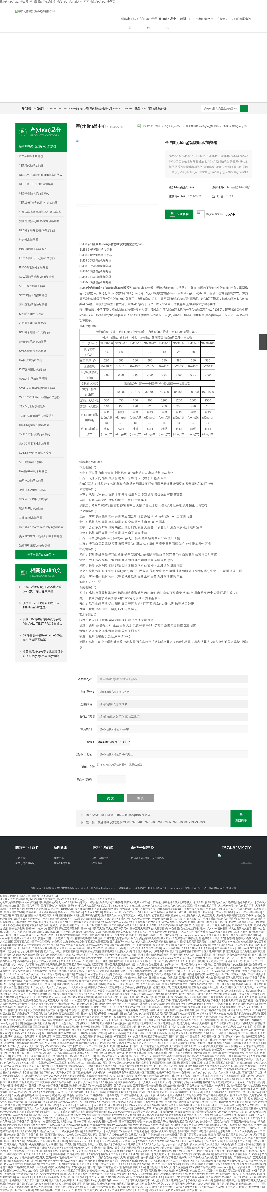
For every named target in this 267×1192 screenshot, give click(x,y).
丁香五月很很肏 (35, 1134)
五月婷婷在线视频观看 (113, 1016)
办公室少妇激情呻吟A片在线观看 (18, 902)
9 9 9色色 (233, 941)
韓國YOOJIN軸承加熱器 (33, 499)
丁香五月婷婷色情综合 (243, 1121)
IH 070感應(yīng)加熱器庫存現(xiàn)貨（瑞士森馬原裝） (42, 589)
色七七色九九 (193, 1026)
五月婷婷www (207, 1186)
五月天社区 (176, 954)
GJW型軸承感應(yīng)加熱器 (36, 276)
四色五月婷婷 (95, 993)
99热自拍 (244, 1020)
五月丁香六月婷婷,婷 (156, 1046)
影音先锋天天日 (20, 1056)
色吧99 (50, 967)
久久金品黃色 (68, 1039)
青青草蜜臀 (135, 1000)
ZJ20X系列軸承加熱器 (32, 323)
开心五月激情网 (104, 961)
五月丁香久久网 (88, 1164)
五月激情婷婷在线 (27, 977)
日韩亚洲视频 (196, 961)
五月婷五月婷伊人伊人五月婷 (229, 1098)
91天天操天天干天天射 (207, 1052)
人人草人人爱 (148, 1082)
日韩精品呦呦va (228, 1020)
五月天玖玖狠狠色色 (88, 1000)
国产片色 (156, 902)
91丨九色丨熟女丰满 (67, 1023)
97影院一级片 (147, 1010)
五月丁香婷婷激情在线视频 (41, 1128)
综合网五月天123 (52, 1000)
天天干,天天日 (160, 918)
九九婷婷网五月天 (225, 948)
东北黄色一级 (171, 971)
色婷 (229, 1013)
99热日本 (220, 1085)
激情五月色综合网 (178, 1105)
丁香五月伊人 (246, 1049)
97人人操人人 (67, 1105)
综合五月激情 (206, 1164)
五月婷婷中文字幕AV (186, 944)
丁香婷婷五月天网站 (193, 908)
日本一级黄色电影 (90, 1026)
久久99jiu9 (137, 967)
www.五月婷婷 (155, 993)
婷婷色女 (165, 980)
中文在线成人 (45, 997)
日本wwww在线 (94, 944)
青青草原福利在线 (67, 980)
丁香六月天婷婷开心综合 (160, 1033)
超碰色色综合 (76, 941)
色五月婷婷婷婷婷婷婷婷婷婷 (131, 1128)
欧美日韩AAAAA (119, 1046)
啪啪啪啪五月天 (178, 1121)
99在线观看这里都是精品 (238, 1124)
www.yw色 (60, 997)
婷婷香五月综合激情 (188, 938)
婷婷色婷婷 (93, 1170)
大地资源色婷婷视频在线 (118, 1118)
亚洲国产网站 (36, 1085)
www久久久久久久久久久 (203, 980)
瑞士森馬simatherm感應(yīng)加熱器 (41, 526)
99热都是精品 (76, 971)
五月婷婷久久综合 (128, 1088)
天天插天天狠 (147, 1095)
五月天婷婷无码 (244, 1023)
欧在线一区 (182, 1170)
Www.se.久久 (120, 1180)
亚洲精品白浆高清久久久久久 (94, 1049)
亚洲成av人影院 (134, 1105)
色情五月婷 (6, 1167)
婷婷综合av (149, 1023)
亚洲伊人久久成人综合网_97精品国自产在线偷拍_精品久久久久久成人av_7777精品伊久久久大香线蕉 (57, 1)
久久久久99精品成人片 (54, 921)
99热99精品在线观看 (201, 984)
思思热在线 (224, 1131)
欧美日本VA (27, 1059)
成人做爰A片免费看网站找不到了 (224, 977)
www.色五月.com (74, 1160)
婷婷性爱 (94, 1020)
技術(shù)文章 (204, 18)
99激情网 (126, 1029)
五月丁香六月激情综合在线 (226, 1108)
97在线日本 (50, 1079)
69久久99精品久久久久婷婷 (197, 948)
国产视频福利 (143, 1062)
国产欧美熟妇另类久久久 (123, 925)
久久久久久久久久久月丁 (37, 1154)
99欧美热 (232, 1049)
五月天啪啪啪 (130, 1010)
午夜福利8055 (166, 1111)
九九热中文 (171, 993)
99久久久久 (229, 908)
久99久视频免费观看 (70, 1131)
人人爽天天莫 (64, 948)
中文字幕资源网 (36, 1098)
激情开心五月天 (116, 984)
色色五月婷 (86, 1036)
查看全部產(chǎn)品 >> (41, 554)
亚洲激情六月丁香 (235, 1092)
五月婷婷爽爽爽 (213, 951)
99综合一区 (79, 967)
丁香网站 (251, 915)
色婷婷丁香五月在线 (216, 921)
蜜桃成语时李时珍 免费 (112, 971)
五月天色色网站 (172, 948)
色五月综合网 (49, 1033)
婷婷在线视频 (16, 928)
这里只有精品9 (219, 1101)
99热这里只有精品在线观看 (197, 1154)
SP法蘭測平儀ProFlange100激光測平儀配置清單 (43, 637)
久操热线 (41, 1167)
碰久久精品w (117, 1101)
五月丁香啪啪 (38, 1007)
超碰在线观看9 (33, 1101)
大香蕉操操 (160, 928)
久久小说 (65, 1177)
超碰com (12, 948)
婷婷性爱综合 (156, 1190)
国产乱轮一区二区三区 (181, 931)
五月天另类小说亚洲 (15, 1144)
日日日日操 (237, 1065)
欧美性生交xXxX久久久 (77, 1147)
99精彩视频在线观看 (168, 908)
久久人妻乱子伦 (226, 1137)
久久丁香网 (140, 1190)
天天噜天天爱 (148, 1170)
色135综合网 (138, 993)
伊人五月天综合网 (200, 1105)
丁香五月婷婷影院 (213, 1092)
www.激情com (139, 977)
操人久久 (194, 1121)
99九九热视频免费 (101, 1180)
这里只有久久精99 (205, 1147)
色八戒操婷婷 (204, 1075)
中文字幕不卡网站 (135, 1069)
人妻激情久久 (103, 1144)
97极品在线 (249, 990)
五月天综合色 (90, 902)
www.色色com (87, 1118)
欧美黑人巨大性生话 (252, 1029)
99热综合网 (67, 957)
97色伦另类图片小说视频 (26, 921)
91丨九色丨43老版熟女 (151, 912)
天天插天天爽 (111, 1059)
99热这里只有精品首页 (87, 915)
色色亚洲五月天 (129, 980)
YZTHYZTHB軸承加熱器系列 (36, 415)
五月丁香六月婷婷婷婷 (248, 912)
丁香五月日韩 (74, 964)
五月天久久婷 (235, 1111)
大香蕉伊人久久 (137, 1016)
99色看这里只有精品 (125, 1173)
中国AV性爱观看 (128, 1160)
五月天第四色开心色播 (226, 1160)
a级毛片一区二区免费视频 (165, 1164)
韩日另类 (152, 1167)
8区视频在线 (188, 1075)
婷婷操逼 (250, 1065)
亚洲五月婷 (163, 1082)
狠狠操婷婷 (133, 1157)
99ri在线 (242, 1177)
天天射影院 (89, 1183)
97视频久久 (166, 1039)
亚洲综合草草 (189, 1164)
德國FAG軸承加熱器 (31, 480)
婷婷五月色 (247, 957)
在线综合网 (29, 1147)
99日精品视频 (178, 1007)
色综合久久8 (202, 990)
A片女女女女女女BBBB (53, 1173)
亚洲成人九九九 (173, 1088)
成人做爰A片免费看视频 (189, 1033)
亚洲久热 (86, 1079)
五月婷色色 (229, 1141)
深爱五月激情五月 (225, 1062)
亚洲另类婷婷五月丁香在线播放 (160, 990)
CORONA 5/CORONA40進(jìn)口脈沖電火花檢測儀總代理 (79, 108)
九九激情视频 (179, 980)
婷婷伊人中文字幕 (87, 1003)
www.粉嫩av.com (79, 1124)
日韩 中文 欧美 (166, 1170)
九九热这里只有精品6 (236, 1069)
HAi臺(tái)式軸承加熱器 (33, 471)
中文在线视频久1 (149, 980)
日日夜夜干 (189, 1150)
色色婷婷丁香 (187, 1013)
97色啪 (70, 1095)
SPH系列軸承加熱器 (31, 313)
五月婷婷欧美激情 (24, 1167)
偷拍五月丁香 (209, 905)
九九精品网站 (34, 1118)
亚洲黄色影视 (123, 931)
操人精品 (5, 1033)
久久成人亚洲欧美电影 (46, 1177)
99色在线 (135, 905)
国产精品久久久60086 (121, 1062)
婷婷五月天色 (196, 1173)
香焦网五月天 (38, 1124)
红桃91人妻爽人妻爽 (193, 1177)
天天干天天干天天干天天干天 (197, 971)
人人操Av (22, 1046)
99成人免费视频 (168, 977)
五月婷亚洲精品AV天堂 (92, 990)
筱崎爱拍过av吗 (162, 1056)
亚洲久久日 (34, 1150)
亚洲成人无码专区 (36, 1016)
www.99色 (216, 990)
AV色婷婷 (78, 948)
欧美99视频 (37, 1056)
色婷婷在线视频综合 (225, 1180)
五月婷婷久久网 (242, 1039)
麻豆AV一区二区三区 (155, 1065)
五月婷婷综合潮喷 (213, 1016)
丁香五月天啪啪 (102, 974)
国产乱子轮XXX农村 (229, 1036)
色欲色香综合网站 (108, 980)
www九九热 (6, 1023)
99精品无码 (124, 1111)
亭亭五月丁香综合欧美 (70, 912)
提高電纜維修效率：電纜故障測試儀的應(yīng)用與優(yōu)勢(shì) (43, 654)
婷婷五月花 (111, 1160)
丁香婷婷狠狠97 (80, 977)
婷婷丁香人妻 (143, 987)
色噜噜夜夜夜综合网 (133, 1167)
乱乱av (111, 1124)
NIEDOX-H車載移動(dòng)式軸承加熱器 (41, 174)
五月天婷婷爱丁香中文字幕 (34, 1082)
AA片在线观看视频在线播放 (128, 1039)
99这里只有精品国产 (15, 1049)
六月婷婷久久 (24, 1177)
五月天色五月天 (9, 1079)
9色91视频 (161, 1157)
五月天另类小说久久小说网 (241, 1134)
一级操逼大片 (242, 1167)
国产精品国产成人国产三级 (80, 1056)
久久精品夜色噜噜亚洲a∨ (26, 1095)
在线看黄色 (59, 1065)
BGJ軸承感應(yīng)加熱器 (34, 332)
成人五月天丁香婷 (77, 1173)
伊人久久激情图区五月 (16, 987)
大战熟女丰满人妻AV (144, 1111)
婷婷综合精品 (144, 974)
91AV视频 (254, 1154)
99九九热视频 (238, 1128)
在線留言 (223, 18)
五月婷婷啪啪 (11, 1059)
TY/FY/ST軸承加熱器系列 (34, 434)
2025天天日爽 (97, 1177)
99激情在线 (143, 915)
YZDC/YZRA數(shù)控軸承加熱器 (39, 397)
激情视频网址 (219, 941)
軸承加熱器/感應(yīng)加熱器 (37, 146)
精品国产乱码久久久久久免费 (30, 1108)
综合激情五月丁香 (93, 964)
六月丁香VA (255, 1095)
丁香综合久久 (109, 1026)
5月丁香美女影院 (207, 1114)
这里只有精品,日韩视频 (13, 1010)
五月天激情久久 (227, 1114)
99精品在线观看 (66, 1043)
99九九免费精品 (162, 1173)
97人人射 (189, 954)
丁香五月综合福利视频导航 (226, 1000)
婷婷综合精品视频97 (203, 1111)
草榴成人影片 (84, 1052)
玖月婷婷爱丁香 (215, 961)
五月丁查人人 (139, 931)
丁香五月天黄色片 (224, 984)
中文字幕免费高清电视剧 (148, 1049)
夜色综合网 (58, 1095)
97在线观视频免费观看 (166, 1108)
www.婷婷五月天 (9, 935)
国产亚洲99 (190, 1046)
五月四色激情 (76, 1092)
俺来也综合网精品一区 (46, 957)
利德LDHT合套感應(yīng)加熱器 (38, 202)
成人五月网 (226, 987)
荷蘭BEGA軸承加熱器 (32, 489)
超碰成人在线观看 (24, 1036)
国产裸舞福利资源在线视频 (164, 1075)
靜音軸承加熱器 (28, 239)
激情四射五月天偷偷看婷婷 (41, 912)
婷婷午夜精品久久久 (76, 1020)
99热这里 (235, 1072)
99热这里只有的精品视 (60, 908)
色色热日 (233, 1186)
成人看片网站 (78, 987)
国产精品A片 (205, 912)
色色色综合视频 (18, 1003)
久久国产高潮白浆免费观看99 (174, 925)
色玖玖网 (188, 1088)
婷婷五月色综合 (188, 993)
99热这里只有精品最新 (119, 1177)
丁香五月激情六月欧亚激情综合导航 (80, 1111)
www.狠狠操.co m (235, 1046)
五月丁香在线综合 (17, 1150)
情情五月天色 (230, 951)
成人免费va (160, 1154)
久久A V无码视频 (205, 1183)
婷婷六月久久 (256, 1186)
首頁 (158, 126)
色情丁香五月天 (20, 1121)
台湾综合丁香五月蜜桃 (202, 1118)
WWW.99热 (62, 977)
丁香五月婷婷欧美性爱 (129, 1065)
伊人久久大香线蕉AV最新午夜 (116, 1190)
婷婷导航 (21, 984)
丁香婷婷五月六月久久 (148, 921)
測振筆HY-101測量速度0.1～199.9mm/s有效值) (41, 605)
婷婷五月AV (218, 1049)
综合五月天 (239, 1118)
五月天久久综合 (110, 1020)
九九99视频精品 (54, 1144)
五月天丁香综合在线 (195, 1134)
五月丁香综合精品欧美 (117, 993)
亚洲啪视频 (178, 1056)
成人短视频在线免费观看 (158, 967)
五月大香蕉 (252, 1052)
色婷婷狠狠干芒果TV (190, 951)
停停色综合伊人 (171, 902)
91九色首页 (157, 1180)
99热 (255, 938)
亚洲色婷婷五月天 (14, 1134)
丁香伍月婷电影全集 (165, 974)
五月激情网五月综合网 (49, 1147)
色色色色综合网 (9, 1111)
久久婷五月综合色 (150, 1079)
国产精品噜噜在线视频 (246, 1013)
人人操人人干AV (82, 1082)
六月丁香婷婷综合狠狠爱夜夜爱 (86, 1108)
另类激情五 (199, 925)
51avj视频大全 (70, 1026)
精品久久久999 (34, 1183)
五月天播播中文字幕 (254, 1108)
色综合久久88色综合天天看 (240, 1016)
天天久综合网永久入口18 (90, 1150)
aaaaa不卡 (6, 938)
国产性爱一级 (110, 1121)
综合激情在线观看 (179, 1131)
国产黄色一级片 (196, 1190)
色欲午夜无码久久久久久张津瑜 (206, 967)
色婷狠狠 (252, 1003)
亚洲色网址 (103, 1183)
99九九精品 (94, 1065)
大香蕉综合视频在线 (43, 948)
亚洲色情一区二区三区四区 (181, 912)
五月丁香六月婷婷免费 (114, 1000)
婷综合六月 (206, 1121)
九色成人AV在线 (16, 1118)
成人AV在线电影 (21, 971)
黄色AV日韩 (44, 938)
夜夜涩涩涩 (227, 1023)
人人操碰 (27, 1020)
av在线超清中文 (224, 971)
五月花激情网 (134, 1101)
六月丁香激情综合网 (43, 993)
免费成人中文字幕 (175, 1190)
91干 (155, 1147)
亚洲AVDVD (77, 1128)
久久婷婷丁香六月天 (150, 1013)
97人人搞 (89, 1186)
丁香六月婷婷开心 (182, 1000)
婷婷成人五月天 (149, 1124)
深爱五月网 (141, 1075)
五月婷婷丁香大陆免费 (192, 977)
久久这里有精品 (232, 990)
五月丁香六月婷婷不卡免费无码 (32, 941)
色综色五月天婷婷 (213, 1082)
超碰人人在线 (176, 1026)
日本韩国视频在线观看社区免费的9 (34, 1023)
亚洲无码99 (35, 1049)
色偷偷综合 (231, 961)
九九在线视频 (233, 967)
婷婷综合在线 (63, 967)
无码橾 (142, 1160)
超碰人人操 (124, 951)
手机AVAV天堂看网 (34, 967)
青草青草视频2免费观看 (35, 925)
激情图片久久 (109, 915)
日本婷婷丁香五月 (241, 1043)
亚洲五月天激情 (166, 1010)
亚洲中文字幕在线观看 (226, 1075)
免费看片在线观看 (86, 1075)
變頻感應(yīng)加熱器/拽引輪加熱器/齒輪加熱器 (41, 221)
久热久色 (133, 1013)
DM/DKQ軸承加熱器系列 (34, 425)
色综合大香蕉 (103, 1186)
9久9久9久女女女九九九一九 (158, 1144)
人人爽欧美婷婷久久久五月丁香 (236, 905)
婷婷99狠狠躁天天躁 (92, 928)
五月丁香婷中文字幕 (228, 1029)
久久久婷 (93, 1141)
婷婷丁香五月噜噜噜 (130, 1121)
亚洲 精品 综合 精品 (18, 1124)
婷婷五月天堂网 (13, 980)
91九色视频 (107, 1170)
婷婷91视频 (223, 1043)
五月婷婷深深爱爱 (175, 1101)
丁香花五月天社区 (252, 1072)
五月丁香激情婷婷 (153, 1134)
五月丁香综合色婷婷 (30, 1111)
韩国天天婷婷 (15, 1101)
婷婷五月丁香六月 (98, 987)
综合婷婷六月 (246, 1147)
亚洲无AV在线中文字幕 (94, 1098)
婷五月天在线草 (89, 1023)
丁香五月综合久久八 (212, 1007)
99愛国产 (256, 1020)
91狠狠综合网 (48, 1069)
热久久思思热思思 (19, 1186)
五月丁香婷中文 (158, 1029)
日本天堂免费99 (94, 948)
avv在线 (11, 977)
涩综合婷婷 (169, 1085)
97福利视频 (220, 928)
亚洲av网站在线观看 (249, 1144)
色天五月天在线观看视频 (108, 1010)
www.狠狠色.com (29, 935)
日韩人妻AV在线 (156, 1016)
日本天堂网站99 (179, 1043)
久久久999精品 (253, 1111)
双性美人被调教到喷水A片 (90, 918)
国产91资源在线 (247, 1033)
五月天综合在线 (123, 1085)
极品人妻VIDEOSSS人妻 (115, 905)
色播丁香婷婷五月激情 (202, 1043)
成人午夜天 (94, 1121)
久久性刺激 (18, 990)
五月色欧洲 (78, 1088)
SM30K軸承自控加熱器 (33, 304)
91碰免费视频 (70, 1164)
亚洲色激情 (232, 1150)
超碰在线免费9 (159, 1131)
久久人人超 (66, 1137)
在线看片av (134, 1134)
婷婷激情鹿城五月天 (33, 1157)
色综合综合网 (31, 1164)
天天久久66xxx (12, 954)
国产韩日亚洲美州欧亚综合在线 (132, 961)
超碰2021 (31, 928)
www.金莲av (139, 1098)
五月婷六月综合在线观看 (113, 1134)
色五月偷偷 (173, 1016)
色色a (253, 1069)
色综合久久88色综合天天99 (109, 1052)
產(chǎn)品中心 (173, 126)
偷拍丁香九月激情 (245, 971)
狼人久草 (50, 1043)
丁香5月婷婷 (98, 1147)
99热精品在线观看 (102, 1085)
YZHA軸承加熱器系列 (32, 406)
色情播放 (62, 1010)
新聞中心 (186, 18)
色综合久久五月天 (111, 1154)
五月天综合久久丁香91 (89, 1059)
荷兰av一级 (212, 1173)
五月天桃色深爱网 (131, 1147)
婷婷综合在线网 (57, 1108)
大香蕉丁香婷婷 (58, 971)
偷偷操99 (17, 944)
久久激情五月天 (15, 1069)
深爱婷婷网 (13, 1137)
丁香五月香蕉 (202, 1108)
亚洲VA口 (36, 1121)
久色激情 (28, 1075)
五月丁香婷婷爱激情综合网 (153, 954)
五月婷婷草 (193, 905)
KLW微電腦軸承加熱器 (32, 369)
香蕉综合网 (186, 1160)
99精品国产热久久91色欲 (90, 1043)
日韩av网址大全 (132, 990)
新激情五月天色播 (36, 908)
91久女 (177, 1150)
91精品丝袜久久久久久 (175, 961)
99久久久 (163, 1043)
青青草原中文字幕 (14, 912)
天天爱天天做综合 (244, 987)
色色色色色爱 (14, 1000)
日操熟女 (181, 921)
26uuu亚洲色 (205, 964)
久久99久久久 (20, 964)
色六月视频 (41, 1075)
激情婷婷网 (191, 1065)
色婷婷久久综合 (211, 938)
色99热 (42, 928)
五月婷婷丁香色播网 (100, 1039)
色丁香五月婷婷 (161, 915)
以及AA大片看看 (178, 1128)
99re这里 (213, 987)
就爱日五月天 (62, 1190)
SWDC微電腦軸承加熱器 (34, 443)
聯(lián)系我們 (241, 18)
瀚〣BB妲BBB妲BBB (45, 931)
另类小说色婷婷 (158, 1128)
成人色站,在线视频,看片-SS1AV (46, 1170)
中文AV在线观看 (67, 1033)
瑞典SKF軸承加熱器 (31, 508)
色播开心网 (101, 954)
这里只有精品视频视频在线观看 (85, 938)
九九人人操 (244, 1141)
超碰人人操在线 (59, 925)
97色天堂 (243, 918)
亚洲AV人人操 (166, 1167)
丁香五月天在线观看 (124, 974)
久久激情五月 (114, 990)
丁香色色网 (59, 1186)
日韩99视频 (137, 1183)
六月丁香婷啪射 (121, 977)
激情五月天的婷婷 (162, 1186)
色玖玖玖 (223, 1147)
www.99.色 (61, 1092)
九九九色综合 (244, 908)
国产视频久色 (250, 1000)
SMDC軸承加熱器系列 (32, 350)
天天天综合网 (171, 1013)
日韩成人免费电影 (140, 1180)
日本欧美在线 (50, 1150)
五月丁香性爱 (53, 1026)
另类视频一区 (213, 908)
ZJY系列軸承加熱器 (31, 156)
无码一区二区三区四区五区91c (27, 1026)
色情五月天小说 (113, 912)
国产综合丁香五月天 (140, 1056)
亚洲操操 (62, 1141)
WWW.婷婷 (168, 921)
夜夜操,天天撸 (216, 1134)
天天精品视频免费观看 (210, 1046)
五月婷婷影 (96, 1095)
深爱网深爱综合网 (173, 1049)
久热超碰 (53, 1013)
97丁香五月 (119, 1036)
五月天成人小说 (108, 1141)
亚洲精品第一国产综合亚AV (170, 1137)
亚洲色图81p (235, 1010)
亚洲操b (153, 977)
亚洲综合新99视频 (25, 1131)
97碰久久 (249, 1010)
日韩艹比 (132, 948)
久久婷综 (142, 964)
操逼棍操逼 (172, 1062)
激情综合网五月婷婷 (110, 902)
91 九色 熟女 (255, 1101)
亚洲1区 (155, 961)
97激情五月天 (84, 1105)
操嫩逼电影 (63, 984)
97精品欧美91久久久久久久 (170, 905)
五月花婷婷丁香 (13, 1154)
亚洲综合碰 (104, 1114)
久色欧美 (259, 1075)
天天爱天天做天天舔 (233, 1052)
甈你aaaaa (70, 1000)
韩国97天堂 (113, 1147)
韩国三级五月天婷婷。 (65, 1036)
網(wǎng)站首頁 (130, 23)
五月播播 (80, 908)
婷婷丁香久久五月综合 (106, 1029)
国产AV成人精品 (18, 1092)
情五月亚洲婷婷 (128, 1026)
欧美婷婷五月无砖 (242, 925)
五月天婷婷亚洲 (181, 987)
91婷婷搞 (88, 961)
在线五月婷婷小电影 (30, 1079)
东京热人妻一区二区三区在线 (16, 1190)
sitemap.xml (176, 888)
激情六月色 (183, 1023)
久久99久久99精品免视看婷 (133, 1164)
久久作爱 (222, 1111)
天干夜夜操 (175, 1046)
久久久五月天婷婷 (82, 1029)
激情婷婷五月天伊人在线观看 (59, 1049)
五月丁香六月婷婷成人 (46, 961)
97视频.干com (84, 974)
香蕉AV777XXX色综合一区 (136, 918)
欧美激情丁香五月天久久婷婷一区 (245, 1007)
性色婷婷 (29, 1062)
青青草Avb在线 (217, 1013)
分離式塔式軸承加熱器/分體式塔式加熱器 (41, 211)
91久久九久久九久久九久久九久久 (50, 987)
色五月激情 (239, 1003)
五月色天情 (100, 1105)
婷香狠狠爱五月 (204, 1088)
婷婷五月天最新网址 (141, 928)
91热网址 (114, 954)
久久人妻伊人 (214, 935)
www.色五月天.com (220, 931)
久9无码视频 (186, 990)
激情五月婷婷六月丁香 (136, 902)
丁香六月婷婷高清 (20, 931)
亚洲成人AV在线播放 (186, 1039)
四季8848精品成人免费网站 (83, 905)
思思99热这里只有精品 (62, 1075)
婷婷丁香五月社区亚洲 (58, 1085)
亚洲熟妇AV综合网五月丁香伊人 (138, 1020)
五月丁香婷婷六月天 (237, 1056)
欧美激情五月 (133, 935)
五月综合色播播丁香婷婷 (92, 1033)
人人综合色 (241, 944)
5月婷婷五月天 (147, 908)
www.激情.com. (127, 1141)
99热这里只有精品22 (127, 1170)
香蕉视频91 (20, 1085)
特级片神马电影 (239, 1095)
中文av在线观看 (91, 935)
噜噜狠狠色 (59, 1154)
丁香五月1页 (38, 1052)
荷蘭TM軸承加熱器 (30, 517)
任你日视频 (147, 1157)
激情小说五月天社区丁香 (113, 1003)
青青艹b (215, 1023)
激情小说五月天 (81, 1085)
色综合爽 (200, 974)
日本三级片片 (194, 918)
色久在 (215, 944)
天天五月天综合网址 (183, 1183)
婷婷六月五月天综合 (25, 938)
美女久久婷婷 (177, 918)
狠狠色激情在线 (163, 1150)
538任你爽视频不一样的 (155, 1007)
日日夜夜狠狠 (161, 1059)
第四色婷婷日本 (76, 1154)
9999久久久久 (216, 1150)
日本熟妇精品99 (203, 1098)
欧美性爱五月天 (173, 1134)
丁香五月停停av (108, 1164)
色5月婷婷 (91, 1128)
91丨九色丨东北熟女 (113, 935)
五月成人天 (253, 1128)
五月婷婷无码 (48, 1141)
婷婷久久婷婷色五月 (59, 1167)
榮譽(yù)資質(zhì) (25, 863)
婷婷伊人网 (119, 1157)
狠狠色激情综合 (85, 1144)
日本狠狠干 (145, 1154)
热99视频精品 (256, 1098)
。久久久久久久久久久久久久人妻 (210, 1072)
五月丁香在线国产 (157, 1036)
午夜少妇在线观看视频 (60, 1007)
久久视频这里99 (185, 1167)
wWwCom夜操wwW (127, 1124)
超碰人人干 (72, 954)
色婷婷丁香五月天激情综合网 (231, 1154)
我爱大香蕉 (201, 931)
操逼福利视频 (245, 1114)
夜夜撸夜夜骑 (70, 951)
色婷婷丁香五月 (165, 1072)
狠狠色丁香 (132, 984)
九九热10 (138, 1177)
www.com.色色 (225, 1167)
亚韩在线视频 (115, 1105)
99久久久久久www (71, 961)
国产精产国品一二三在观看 (184, 1036)
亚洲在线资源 (112, 1095)
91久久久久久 (12, 974)
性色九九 (34, 1092)
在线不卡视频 (43, 1059)
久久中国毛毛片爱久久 (175, 1118)
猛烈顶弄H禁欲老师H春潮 (122, 908)
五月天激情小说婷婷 (60, 1180)
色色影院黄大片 (77, 1062)
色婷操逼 (257, 964)
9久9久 (112, 1007)
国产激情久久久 (154, 1177)
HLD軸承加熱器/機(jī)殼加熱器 (37, 230)
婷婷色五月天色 (77, 993)
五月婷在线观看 (209, 1039)
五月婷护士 (225, 1039)
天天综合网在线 (209, 1020)
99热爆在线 (74, 902)
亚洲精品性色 (128, 1059)
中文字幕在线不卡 (51, 1164)
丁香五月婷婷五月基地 (213, 1010)
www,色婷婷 (182, 1072)
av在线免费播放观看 (70, 1183)
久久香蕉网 (73, 1098)
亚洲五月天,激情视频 (219, 925)
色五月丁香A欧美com (218, 1003)
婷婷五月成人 (188, 964)
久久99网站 (49, 1101)
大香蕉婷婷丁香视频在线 (183, 1114)
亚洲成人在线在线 (224, 1079)
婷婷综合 (133, 1003)
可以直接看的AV (48, 902)
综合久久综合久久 (225, 1164)
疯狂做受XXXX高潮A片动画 (205, 1170)
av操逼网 (205, 944)
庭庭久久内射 (238, 974)
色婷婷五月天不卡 (53, 1160)
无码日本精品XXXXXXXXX (44, 1046)
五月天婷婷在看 (45, 1029)
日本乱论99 (51, 1105)
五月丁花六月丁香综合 (117, 938)
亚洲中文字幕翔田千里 (93, 1013)
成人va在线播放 (251, 1105)
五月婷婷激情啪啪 (95, 984)
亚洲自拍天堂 (55, 1016)
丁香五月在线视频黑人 (215, 1095)
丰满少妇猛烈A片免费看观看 (80, 1114)
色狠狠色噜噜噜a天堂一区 (243, 921)
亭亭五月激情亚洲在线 (203, 1131)
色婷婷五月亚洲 (91, 1016)
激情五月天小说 (207, 993)
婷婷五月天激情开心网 (26, 1088)
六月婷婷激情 (16, 1016)
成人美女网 (112, 918)
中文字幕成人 (105, 1128)
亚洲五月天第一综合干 (41, 1003)
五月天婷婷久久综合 (198, 1101)
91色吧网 (125, 1150)
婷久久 (244, 1150)
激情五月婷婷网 (116, 1033)
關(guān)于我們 (148, 23)
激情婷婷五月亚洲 (122, 1049)
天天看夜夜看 (101, 1069)
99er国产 (254, 944)
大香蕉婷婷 (165, 1124)
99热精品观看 (158, 1052)
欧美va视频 (6, 1085)
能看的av (53, 990)
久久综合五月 (212, 1144)
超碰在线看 (116, 1069)
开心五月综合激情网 (195, 997)
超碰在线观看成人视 (18, 1160)
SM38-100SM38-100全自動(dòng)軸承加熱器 (121, 815)
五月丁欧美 (111, 1108)
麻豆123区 (69, 1052)
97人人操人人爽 (213, 1141)
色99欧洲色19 (47, 977)
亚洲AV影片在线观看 (188, 1010)
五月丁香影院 (215, 997)
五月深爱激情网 (20, 1013)
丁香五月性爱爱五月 (96, 941)
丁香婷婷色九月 (243, 1157)
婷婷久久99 (206, 928)
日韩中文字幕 (54, 1052)
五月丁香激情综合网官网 (42, 1010)
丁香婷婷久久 (66, 1150)
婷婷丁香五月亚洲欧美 (180, 1052)
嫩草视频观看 (144, 1059)
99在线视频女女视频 (120, 1137)
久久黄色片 (182, 1144)
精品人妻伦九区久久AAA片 (214, 1065)
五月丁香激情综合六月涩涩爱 (219, 918)
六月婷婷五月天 (43, 915)
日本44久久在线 (147, 925)
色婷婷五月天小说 (115, 948)
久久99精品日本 (205, 1029)
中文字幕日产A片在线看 (119, 1131)
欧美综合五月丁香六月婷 (41, 984)
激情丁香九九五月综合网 (178, 1098)
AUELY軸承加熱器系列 (33, 378)
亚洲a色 (240, 1079)
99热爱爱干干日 (28, 997)
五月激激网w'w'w (119, 941)
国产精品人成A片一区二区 (72, 1101)
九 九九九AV (91, 1190)
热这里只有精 (176, 1065)
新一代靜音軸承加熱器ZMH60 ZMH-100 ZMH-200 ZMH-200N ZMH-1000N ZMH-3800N (148, 822)
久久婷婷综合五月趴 (63, 1059)
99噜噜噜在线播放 (85, 957)
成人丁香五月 (203, 954)
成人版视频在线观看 (104, 1079)
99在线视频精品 (121, 1186)
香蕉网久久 (82, 1095)
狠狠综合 (38, 1043)
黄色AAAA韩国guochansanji (157, 957)
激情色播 (9, 1173)
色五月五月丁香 (22, 993)
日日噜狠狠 (174, 1154)
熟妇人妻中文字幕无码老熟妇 (117, 921)
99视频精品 (32, 1141)
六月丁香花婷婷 (43, 1020)
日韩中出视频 (98, 1007)
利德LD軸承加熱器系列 (33, 248)
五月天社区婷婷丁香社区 (236, 1170)
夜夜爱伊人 (52, 1039)
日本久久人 (144, 1026)
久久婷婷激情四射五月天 (163, 951)
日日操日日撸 (94, 1167)
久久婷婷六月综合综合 (67, 935)
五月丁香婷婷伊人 (55, 1134)
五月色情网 (219, 954)
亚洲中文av (177, 915)
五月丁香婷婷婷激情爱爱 (206, 1059)
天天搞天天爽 (97, 1124)
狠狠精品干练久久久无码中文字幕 (52, 1072)
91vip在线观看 (81, 1180)
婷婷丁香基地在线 (119, 967)
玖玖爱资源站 (79, 1177)
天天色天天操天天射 (117, 928)
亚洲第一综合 (185, 974)
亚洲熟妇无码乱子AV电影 (120, 1043)
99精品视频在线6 (118, 1072)
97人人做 (87, 1069)
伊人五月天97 (168, 938)
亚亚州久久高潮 (248, 997)
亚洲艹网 (53, 928)
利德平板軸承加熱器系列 (34, 193)
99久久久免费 (130, 1154)
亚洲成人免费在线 (142, 1150)
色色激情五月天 (246, 902)
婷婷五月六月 (224, 1118)
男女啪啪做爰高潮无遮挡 (230, 915)
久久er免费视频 (93, 912)
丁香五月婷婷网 (177, 1157)
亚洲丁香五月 (173, 1069)
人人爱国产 (71, 1118)
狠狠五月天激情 (9, 1082)
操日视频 (62, 993)
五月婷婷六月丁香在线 (122, 987)
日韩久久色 (246, 1075)
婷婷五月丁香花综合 (137, 1052)
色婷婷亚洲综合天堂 (106, 997)
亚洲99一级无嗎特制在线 (173, 1092)
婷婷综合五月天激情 (170, 1147)
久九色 (233, 1147)
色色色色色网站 (189, 928)
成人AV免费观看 (13, 1164)
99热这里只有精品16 (80, 1010)
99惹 (99, 1118)
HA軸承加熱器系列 (30, 360)
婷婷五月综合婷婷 (205, 1167)
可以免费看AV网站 (127, 1079)
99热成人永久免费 (191, 1016)
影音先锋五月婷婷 (69, 1013)
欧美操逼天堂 (172, 1177)
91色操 (147, 1147)
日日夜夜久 (24, 948)
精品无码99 (112, 1150)
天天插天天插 (126, 997)
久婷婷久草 (124, 1092)
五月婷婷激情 (82, 1007)
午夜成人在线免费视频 (80, 997)
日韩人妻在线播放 (36, 990)
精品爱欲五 (49, 1121)
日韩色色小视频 (103, 1036)
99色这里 (174, 928)
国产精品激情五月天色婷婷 (112, 1056)
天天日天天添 (182, 1111)
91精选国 (77, 1190)
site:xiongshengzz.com (192, 935)
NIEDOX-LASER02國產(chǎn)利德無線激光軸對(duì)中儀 (145, 108)
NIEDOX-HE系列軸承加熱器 (36, 184)
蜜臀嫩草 (58, 1020)
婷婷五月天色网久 (234, 1082)
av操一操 (207, 1180)
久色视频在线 (59, 941)
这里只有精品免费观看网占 (152, 1114)
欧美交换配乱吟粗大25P (147, 1118)
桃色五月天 (208, 915)
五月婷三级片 (221, 964)
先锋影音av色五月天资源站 (82, 1134)
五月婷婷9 (52, 1157)
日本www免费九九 (246, 948)
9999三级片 (52, 1137)
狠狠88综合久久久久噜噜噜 (220, 902)
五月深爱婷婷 (194, 1095)
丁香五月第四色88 (224, 912)
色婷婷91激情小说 (33, 980)
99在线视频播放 (117, 1013)
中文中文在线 (180, 1173)
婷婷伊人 (186, 902)
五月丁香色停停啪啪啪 (53, 905)
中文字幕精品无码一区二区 (163, 1160)
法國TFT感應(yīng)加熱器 (34, 545)
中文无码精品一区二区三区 (51, 1062)
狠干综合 (9, 984)
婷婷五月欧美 (27, 1029)
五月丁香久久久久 (19, 1052)
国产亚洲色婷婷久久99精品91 (90, 1072)
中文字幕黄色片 (127, 915)
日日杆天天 (136, 1046)
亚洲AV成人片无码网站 (182, 1029)
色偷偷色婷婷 (195, 921)
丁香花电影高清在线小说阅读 (91, 1137)
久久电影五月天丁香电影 (218, 1157)
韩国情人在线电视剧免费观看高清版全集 (163, 1003)
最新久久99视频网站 (104, 1082)
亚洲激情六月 (155, 1098)
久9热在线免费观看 (33, 1105)
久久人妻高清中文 (181, 1059)
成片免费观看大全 (34, 944)
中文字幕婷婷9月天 (69, 1079)
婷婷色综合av (24, 961)
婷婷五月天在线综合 (188, 1085)
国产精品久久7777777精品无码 (238, 1173)
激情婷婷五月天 (77, 1141)
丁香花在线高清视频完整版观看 (47, 964)
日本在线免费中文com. (17, 1039)
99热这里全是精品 (53, 1118)
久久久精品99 (140, 1029)
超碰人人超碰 (129, 954)
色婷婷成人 (180, 967)
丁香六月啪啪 (143, 944)
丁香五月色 (194, 1180)
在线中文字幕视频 (153, 1101)
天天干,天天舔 (72, 1016)
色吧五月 (202, 1150)
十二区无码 (195, 1092)
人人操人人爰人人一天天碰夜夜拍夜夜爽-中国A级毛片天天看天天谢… (170, 941)
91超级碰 (50, 980)
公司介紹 (20, 858)
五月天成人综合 (52, 951)
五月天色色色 (141, 1131)
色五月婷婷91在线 (212, 1069)
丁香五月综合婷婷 (232, 1059)
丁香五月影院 (38, 1013)
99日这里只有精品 (22, 915)
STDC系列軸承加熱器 (32, 286)
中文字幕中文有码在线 (198, 1049)
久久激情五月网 (136, 1033)
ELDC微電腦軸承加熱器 (33, 267)
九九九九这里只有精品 (29, 951)
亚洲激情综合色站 (65, 1003)
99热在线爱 (10, 997)
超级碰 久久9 (204, 1079)
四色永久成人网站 (97, 1062)
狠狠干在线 (47, 935)
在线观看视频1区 (44, 1190)
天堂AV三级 (152, 1039)
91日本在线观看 (155, 1069)
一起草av (202, 1013)
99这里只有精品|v (129, 957)
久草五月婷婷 (240, 931)
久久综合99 (92, 1154)
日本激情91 (144, 1173)
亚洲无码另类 (74, 1186)
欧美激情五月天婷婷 (123, 1114)
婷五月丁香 (51, 944)
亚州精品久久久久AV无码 (26, 1033)
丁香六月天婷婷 (223, 1088)
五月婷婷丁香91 (94, 1160)
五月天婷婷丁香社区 (100, 1173)
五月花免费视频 (158, 931)
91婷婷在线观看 (105, 931)
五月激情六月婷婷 (226, 1033)
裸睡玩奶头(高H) (77, 1065)
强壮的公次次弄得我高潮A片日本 (155, 997)
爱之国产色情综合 (41, 1186)
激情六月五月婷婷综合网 (18, 1043)
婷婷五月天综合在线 (234, 935)
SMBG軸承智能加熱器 (32, 341)
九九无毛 (82, 1039)
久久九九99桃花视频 (129, 1007)
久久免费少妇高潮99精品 (251, 1164)
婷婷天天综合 (243, 1183)
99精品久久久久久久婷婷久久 (35, 1065)
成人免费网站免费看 (240, 928)
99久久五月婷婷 (137, 1036)
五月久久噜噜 (222, 1121)
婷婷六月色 (231, 997)
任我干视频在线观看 (155, 1105)
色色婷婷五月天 (15, 1183)
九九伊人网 (108, 1065)
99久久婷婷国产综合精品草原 (219, 1026)
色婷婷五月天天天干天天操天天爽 (28, 1180)
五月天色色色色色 (146, 1043)
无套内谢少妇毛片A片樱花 (186, 1082)
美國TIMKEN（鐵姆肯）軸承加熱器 (40, 536)
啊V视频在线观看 (56, 1098)
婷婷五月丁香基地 (97, 967)
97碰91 (243, 1186)
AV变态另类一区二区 (218, 974)
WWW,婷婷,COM (143, 1137)
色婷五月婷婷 (243, 938)
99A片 (178, 997)
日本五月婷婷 (140, 951)
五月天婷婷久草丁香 (28, 905)
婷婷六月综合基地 (22, 1072)
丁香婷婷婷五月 (15, 908)
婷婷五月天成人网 (14, 1141)
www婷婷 (203, 1124)
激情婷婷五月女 (88, 980)
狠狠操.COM (109, 1111)
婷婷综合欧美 (244, 1062)
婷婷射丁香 (80, 1121)
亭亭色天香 (63, 1088)
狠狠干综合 (149, 935)
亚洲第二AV (253, 1092)
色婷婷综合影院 (142, 1108)
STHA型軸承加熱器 (31, 462)
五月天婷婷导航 (226, 1183)
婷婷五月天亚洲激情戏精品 (120, 964)
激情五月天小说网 (96, 908)
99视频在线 (25, 957)
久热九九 (143, 1141)
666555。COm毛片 (120, 1098)
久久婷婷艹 (59, 938)
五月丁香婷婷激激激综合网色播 (145, 971)
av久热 (147, 1121)
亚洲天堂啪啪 (188, 1062)
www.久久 (147, 905)
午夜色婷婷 (222, 1128)
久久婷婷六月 (39, 971)
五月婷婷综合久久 (176, 1180)
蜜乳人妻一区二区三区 (227, 957)
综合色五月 (77, 984)
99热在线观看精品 (32, 954)
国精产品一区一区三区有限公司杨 (88, 925)
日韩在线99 (227, 944)
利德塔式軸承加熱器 (31, 165)
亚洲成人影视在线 (99, 1101)
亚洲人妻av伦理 (68, 990)
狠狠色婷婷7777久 (108, 1075)
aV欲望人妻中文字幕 (185, 1186)
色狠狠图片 (207, 1085)
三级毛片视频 (199, 987)
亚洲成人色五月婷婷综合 (171, 1095)
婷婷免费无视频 (226, 993)
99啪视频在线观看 (90, 951)
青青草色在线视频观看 (174, 984)
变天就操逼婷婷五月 (27, 1173)
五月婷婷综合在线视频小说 (115, 1023)
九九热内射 (47, 1092)
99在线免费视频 (200, 1023)
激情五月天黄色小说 (184, 1124)
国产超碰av (253, 935)
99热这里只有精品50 (170, 1020)
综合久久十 (239, 1088)
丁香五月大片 (201, 1000)
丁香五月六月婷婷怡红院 (127, 1144)
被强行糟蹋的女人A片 (61, 918)
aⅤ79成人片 (130, 912)
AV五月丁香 (87, 954)
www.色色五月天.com (72, 944)
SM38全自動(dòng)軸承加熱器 (37, 387)
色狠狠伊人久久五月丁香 (157, 1000)
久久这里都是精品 (241, 964)
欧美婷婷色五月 (32, 1000)
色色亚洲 (154, 964)
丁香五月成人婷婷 (100, 977)
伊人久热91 (196, 1144)
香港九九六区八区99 (68, 1069)
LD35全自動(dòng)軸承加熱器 (37, 258)
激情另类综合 (64, 1121)
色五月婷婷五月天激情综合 (84, 921)
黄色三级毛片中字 (107, 957)
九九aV (62, 902)
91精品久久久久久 (47, 1131)
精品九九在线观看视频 (162, 1141)
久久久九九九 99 (13, 1062)
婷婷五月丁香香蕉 (75, 1170)
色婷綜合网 (88, 1157)
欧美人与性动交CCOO (158, 1183)
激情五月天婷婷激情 (32, 1137)
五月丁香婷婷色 (54, 1056)
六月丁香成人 (195, 1157)
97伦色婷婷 (227, 938)
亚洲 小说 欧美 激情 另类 (226, 1105)
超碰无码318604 (141, 1186)
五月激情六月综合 (202, 957)
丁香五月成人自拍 (167, 935)
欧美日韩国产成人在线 (145, 1092)
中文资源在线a (182, 957)
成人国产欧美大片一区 (35, 918)
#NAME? (221, 1186)
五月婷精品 (127, 1075)
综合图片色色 (191, 1020)
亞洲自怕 (112, 1092)
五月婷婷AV (38, 1039)
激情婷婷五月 (109, 951)
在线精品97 (216, 1124)
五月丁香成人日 (112, 1167)
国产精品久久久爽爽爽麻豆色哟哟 (206, 1056)
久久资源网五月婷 (54, 954)
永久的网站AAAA (169, 964)
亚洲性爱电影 (62, 1029)
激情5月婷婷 (256, 931)
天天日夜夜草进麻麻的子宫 (119, 944)
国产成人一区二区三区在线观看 (91, 1046)
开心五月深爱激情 (69, 928)
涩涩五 (258, 1026)
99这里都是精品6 (63, 915)
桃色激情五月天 (187, 1079)
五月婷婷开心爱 (167, 1023)
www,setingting (196, 1003)
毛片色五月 (68, 974)
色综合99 (198, 902)
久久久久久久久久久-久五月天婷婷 (40, 974)
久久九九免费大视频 (149, 948)
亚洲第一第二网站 (17, 1170)
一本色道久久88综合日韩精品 (77, 931)
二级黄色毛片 (244, 1026)
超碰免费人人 (193, 915)
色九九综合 (91, 971)
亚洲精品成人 (21, 1007)
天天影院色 (158, 1062)
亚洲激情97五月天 (94, 1131)
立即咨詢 (183, 214)
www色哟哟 (186, 1108)
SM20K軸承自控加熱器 (33, 295)
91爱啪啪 (63, 1128)
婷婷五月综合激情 (61, 1082)
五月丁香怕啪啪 (255, 1082)
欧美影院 (70, 1144)
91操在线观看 (44, 1036)
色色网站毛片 (159, 1026)
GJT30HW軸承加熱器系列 (35, 452)
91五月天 (137, 1023)
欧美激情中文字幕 (163, 944)
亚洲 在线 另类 (205, 1062)
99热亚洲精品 (36, 1144)
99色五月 (209, 1033)
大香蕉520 (194, 1007)
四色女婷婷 (32, 1069)
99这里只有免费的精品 (201, 1128)
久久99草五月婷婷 (57, 1124)
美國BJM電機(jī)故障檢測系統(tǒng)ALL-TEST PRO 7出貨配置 (42, 622)
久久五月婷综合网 (150, 984)
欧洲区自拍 (50, 1183)
